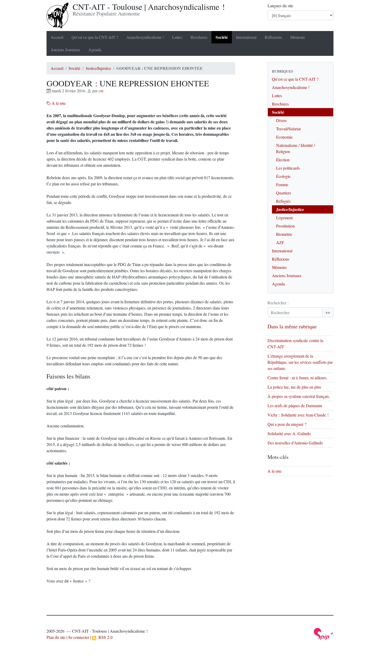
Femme (282, 184)
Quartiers (283, 192)
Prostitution (285, 226)
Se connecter (78, 637)
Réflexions (273, 37)
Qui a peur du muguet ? (287, 424)
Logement (284, 217)
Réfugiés (283, 201)
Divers (281, 120)
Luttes (177, 37)
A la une (58, 103)
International (246, 37)
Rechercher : (278, 302)
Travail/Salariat (288, 128)
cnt (100, 90)
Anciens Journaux (65, 49)
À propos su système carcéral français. (299, 396)
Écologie (283, 176)
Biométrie (284, 234)
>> (327, 312)
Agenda (94, 49)
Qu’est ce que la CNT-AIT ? (95, 37)
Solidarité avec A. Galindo (289, 433)
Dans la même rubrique (292, 326)
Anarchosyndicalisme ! (145, 37)
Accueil (57, 37)
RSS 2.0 (104, 637)
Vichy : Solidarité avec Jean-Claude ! (298, 415)
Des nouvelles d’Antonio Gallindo (295, 442)
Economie (284, 137)
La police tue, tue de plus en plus (294, 387)
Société (222, 37)
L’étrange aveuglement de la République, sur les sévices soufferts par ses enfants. (300, 362)
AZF (280, 242)
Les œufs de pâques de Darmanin (295, 405)
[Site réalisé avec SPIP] (323, 633)
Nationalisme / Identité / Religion (295, 148)
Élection (283, 159)
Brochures (199, 37)
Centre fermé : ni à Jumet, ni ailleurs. (297, 377)
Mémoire (297, 37)
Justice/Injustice (98, 68)
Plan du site (56, 637)
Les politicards (288, 168)
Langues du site (280, 5)
